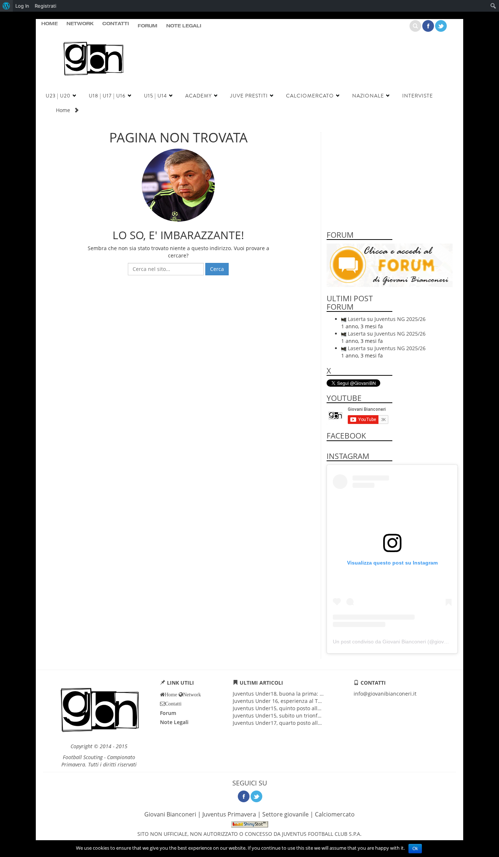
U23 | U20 (58, 95)
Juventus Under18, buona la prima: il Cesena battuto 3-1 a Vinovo (312, 693)
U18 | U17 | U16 (107, 95)
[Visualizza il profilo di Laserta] (343, 318)
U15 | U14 (155, 95)
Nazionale (368, 95)
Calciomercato (310, 95)
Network (80, 24)
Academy (198, 95)
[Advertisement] (300, 66)
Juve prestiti (249, 95)
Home (49, 24)
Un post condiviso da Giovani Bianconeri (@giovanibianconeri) (405, 641)
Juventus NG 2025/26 (400, 318)
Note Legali (183, 26)
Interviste (417, 95)
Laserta (357, 318)
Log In (22, 6)
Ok (415, 848)
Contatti (115, 24)
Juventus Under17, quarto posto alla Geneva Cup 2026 (299, 722)
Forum (147, 26)
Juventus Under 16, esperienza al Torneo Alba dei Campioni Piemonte (318, 700)
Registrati (45, 6)
